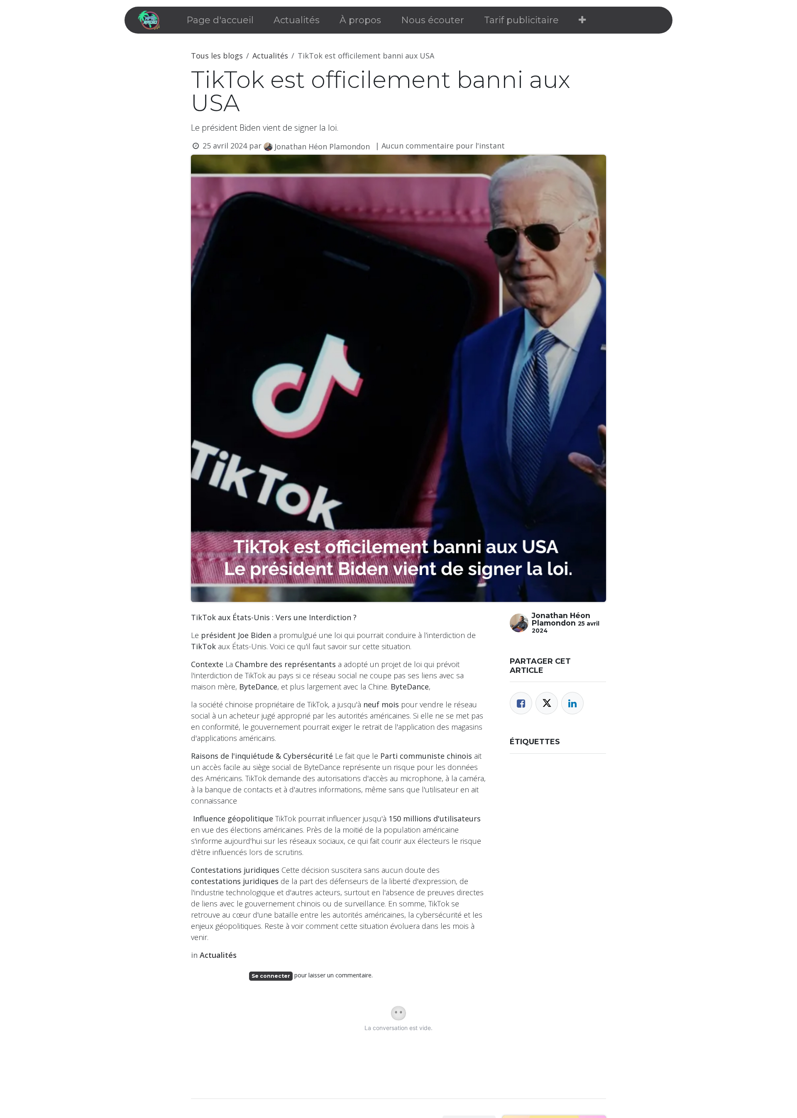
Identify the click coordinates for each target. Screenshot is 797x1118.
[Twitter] (546, 703)
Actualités (270, 56)
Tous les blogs (217, 56)
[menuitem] (220, 20)
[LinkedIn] (572, 703)
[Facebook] (521, 703)
